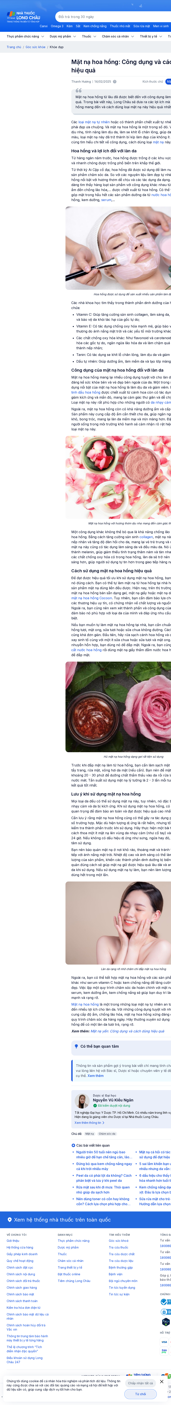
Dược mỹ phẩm (68, 1247)
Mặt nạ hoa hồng (85, 1004)
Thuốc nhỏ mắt (120, 26)
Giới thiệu (13, 1240)
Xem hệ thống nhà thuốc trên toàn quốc (62, 1220)
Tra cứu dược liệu (121, 1261)
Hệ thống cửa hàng (20, 1247)
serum (106, 200)
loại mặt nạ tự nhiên (94, 122)
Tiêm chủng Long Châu (74, 1281)
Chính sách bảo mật (20, 1294)
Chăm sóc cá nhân (70, 1261)
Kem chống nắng (95, 26)
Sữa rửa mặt (141, 26)
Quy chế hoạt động (20, 1261)
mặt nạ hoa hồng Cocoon (91, 598)
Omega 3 (57, 26)
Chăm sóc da (107, 1133)
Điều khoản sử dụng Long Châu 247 (25, 1360)
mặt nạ (158, 142)
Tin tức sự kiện (119, 1294)
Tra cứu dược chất (122, 1254)
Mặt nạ (90, 1133)
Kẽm (70, 26)
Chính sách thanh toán (22, 1301)
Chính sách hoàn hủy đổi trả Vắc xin (26, 1327)
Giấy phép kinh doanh (22, 1254)
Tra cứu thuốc (118, 1247)
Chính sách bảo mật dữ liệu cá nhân (28, 1316)
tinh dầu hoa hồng (86, 392)
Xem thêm (96, 1076)
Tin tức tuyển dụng (122, 1287)
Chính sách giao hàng (22, 1287)
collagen (146, 537)
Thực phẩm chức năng (73, 1240)
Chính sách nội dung (21, 1274)
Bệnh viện (115, 1274)
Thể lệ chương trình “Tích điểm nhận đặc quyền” (24, 1349)
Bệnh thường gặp (121, 1267)
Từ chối (140, 1394)
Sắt (78, 26)
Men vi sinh (161, 26)
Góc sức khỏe (35, 47)
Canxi (44, 26)
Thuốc (62, 1254)
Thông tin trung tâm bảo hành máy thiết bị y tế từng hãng (27, 1338)
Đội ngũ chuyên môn (123, 1281)
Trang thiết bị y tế (70, 1267)
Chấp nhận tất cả (140, 1383)
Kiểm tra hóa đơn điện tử (23, 1307)
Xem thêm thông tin (88, 1122)
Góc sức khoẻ (118, 1240)
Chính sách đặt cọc (20, 1267)
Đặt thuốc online (69, 1274)
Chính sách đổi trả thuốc (23, 1281)
